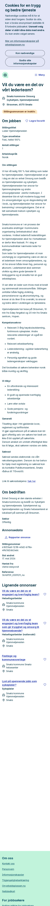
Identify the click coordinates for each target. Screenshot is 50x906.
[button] (17, 537)
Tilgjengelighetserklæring (15, 880)
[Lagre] (45, 594)
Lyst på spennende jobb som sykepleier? (19, 683)
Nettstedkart (8, 891)
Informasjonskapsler (13, 874)
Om (14, 885)
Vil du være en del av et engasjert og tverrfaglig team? (20, 592)
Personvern (8, 869)
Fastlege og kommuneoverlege (13, 657)
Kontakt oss (8, 863)
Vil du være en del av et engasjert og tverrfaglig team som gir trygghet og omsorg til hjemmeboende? (20, 625)
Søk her (32, 481)
